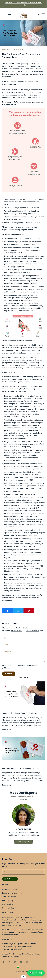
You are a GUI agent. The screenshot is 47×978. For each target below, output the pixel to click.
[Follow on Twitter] (9, 962)
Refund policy (7, 900)
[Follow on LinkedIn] (27, 962)
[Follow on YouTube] (21, 962)
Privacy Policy (16, 630)
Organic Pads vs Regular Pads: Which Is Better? (20, 713)
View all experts (23, 842)
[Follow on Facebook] (3, 962)
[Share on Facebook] (7, 610)
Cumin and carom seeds (14, 494)
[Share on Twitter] (18, 610)
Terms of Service (32, 630)
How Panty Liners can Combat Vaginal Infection (20, 768)
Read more (6, 730)
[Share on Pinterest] (29, 610)
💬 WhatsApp (35, 973)
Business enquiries (9, 889)
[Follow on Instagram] (15, 962)
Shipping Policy (8, 908)
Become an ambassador (12, 893)
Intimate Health (18, 49)
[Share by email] (39, 610)
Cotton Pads (6, 708)
